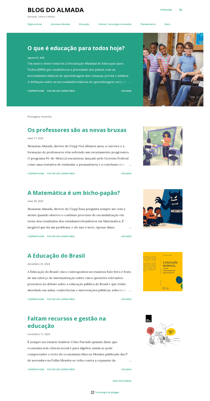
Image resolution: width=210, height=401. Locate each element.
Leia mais (126, 90)
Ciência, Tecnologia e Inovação (114, 24)
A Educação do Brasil (56, 255)
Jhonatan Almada (60, 24)
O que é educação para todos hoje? (76, 48)
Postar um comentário (61, 90)
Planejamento (148, 24)
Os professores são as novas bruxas (77, 130)
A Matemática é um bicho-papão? (74, 193)
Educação (84, 24)
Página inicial (35, 24)
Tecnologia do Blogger (106, 392)
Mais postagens (122, 380)
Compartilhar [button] (36, 90)
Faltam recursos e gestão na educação (67, 322)
